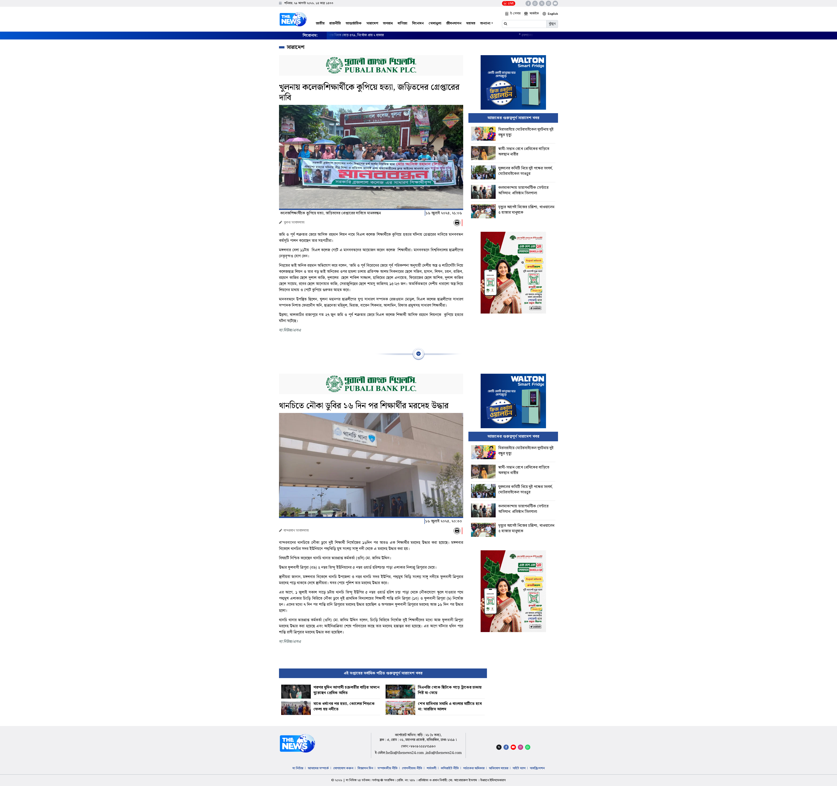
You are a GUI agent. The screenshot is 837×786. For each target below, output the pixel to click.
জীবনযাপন (453, 23)
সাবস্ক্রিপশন (537, 768)
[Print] (457, 222)
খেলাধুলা (435, 23)
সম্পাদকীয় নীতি (388, 768)
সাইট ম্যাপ (519, 768)
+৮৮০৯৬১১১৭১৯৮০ (422, 746)
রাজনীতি (335, 23)
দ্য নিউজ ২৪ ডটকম (358, 780)
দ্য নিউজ (298, 768)
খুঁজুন (552, 24)
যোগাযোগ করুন (343, 768)
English (553, 13)
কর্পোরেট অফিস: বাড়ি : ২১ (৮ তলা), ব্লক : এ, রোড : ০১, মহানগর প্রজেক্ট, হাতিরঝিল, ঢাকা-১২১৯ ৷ (418, 737)
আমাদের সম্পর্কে (318, 768)
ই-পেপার (515, 13)
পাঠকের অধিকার (474, 768)
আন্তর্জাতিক (354, 23)
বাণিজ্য (402, 23)
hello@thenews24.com (405, 753)
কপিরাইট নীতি (450, 768)
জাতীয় (320, 23)
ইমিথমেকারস (498, 780)
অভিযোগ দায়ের (498, 768)
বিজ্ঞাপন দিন (365, 768)
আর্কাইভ (534, 13)
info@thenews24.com (444, 753)
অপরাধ (388, 23)
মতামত (470, 23)
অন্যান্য (485, 23)
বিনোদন (418, 23)
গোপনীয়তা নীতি (412, 768)
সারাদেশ (372, 23)
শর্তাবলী (431, 768)
